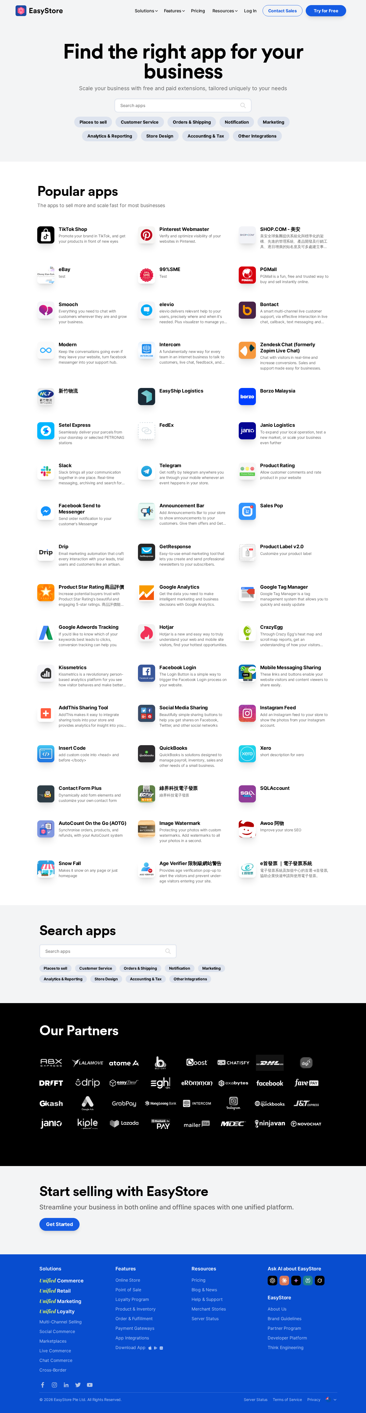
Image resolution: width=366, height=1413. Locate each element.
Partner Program (284, 1328)
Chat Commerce (55, 1360)
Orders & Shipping (192, 122)
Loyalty (57, 1311)
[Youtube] (90, 1385)
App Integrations (132, 1337)
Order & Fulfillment (133, 1318)
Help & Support (207, 1299)
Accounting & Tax (206, 136)
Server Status (205, 1318)
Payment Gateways (134, 1328)
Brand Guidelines (284, 1318)
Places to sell (93, 122)
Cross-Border (52, 1370)
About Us (277, 1309)
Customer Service (140, 122)
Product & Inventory (135, 1309)
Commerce (61, 1280)
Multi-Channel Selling (60, 1321)
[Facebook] (42, 1385)
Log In (250, 10)
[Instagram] (54, 1385)
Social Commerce (57, 1331)
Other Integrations (257, 136)
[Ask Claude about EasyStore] (284, 1280)
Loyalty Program (132, 1299)
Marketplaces (52, 1341)
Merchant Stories (209, 1309)
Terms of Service (287, 1399)
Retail (55, 1291)
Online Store (127, 1280)
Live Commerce (55, 1350)
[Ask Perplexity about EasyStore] (308, 1280)
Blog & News (204, 1289)
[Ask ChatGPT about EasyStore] (272, 1280)
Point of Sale (128, 1289)
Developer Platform (287, 1337)
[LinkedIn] (66, 1385)
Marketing (273, 122)
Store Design (159, 136)
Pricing (198, 10)
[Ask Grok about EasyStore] (319, 1280)
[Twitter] (78, 1385)
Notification (237, 122)
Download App (131, 1347)
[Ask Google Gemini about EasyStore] (296, 1280)
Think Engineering (286, 1347)
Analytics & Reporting (109, 136)
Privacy (313, 1399)
